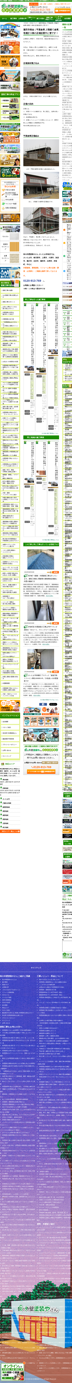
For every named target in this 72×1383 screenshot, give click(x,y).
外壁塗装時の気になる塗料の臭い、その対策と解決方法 (18, 1086)
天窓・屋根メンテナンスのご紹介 (10, 494)
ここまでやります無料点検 (59, 18)
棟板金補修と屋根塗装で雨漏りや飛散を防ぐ (10, 614)
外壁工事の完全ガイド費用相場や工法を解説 (10, 333)
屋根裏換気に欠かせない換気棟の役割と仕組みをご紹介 (18, 1286)
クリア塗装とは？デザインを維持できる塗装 (10, 401)
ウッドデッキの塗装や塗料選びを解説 (10, 591)
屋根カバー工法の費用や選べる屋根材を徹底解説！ (54, 1041)
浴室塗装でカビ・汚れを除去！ (9, 597)
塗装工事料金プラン (50, 18)
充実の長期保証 (6, 1000)
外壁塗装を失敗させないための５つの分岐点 (15, 1050)
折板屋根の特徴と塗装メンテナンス (8, 557)
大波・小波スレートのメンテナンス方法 (10, 695)
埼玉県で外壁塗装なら (10, 733)
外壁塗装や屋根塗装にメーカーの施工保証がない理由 (18, 1104)
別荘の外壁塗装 (43, 1210)
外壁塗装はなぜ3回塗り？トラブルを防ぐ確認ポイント (18, 1184)
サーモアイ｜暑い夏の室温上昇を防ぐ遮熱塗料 (53, 1237)
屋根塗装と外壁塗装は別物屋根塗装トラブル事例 (10, 453)
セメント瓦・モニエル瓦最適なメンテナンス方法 (10, 568)
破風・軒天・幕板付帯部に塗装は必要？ (10, 471)
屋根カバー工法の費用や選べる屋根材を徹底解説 (10, 356)
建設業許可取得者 (8, 739)
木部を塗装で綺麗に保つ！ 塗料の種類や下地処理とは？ (18, 1291)
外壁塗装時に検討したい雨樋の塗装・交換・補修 (10, 505)
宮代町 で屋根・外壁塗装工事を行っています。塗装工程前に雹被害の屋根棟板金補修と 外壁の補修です (40, 578)
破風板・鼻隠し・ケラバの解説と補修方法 (10, 476)
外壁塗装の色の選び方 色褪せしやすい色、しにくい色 (18, 1038)
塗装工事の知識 (7, 290)
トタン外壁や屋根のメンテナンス (9, 551)
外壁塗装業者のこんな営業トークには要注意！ (16, 1194)
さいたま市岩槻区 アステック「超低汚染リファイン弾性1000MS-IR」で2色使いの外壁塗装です (41, 678)
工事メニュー (32, 18)
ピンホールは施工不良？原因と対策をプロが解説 (10, 436)
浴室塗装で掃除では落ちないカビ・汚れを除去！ (53, 1174)
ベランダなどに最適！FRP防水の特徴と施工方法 (10, 631)
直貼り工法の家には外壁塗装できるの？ (51, 1324)
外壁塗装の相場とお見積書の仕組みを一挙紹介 (53, 1007)
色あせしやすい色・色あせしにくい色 (69, 256)
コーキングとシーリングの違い (10, 666)
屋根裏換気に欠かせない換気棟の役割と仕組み (10, 649)
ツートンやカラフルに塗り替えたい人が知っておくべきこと (69, 271)
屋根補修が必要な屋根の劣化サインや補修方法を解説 (55, 1151)
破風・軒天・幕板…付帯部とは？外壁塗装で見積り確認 (55, 1112)
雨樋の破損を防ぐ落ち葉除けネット (8, 516)
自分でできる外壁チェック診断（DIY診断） (15, 1107)
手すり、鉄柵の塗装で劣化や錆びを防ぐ (10, 585)
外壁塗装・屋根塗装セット (10, 112)
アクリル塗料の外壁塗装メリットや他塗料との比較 (10, 384)
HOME (26, 23)
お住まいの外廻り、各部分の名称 (12, 1117)
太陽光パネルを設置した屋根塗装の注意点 (51, 1199)
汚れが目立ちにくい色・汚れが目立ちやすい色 (69, 243)
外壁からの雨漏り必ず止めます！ (49, 1028)
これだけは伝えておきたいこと (11, 989)
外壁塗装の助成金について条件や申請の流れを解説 (54, 1066)
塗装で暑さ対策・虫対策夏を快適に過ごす (10, 407)
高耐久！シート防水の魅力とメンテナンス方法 (10, 643)
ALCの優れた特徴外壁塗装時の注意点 (9, 672)
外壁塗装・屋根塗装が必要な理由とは (13, 1102)
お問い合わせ (7, 750)
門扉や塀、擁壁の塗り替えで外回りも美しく (52, 1051)
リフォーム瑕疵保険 (8, 992)
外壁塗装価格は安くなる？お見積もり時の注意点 (10, 338)
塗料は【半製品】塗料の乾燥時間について (10, 660)
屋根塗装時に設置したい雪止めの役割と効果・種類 (10, 511)
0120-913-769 (32, 280)
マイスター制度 (6, 997)
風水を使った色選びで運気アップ (69, 230)
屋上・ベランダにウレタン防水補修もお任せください (10, 637)
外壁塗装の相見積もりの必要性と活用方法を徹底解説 (18, 1186)
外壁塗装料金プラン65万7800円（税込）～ (52, 992)
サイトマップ (7, 756)
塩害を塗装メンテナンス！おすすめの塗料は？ (10, 654)
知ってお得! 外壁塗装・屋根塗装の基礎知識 (15, 1099)
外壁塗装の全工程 (8, 319)
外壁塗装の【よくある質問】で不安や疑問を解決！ (17, 1030)
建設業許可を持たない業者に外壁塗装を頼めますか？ (18, 1013)
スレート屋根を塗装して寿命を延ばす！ (51, 1202)
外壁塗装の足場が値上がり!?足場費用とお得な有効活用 (55, 1215)
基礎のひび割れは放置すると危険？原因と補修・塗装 (18, 1312)
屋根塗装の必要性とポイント (47, 1033)
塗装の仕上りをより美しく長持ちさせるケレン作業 (10, 442)
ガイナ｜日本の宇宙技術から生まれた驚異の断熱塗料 (55, 1278)
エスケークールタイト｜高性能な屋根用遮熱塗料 (53, 1255)
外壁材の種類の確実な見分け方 (11, 1120)
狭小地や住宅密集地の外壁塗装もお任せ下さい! (11, 539)
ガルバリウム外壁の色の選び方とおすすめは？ (16, 1132)
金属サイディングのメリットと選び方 (9, 545)
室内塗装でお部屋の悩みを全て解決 (49, 1053)
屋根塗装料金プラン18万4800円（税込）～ (52, 995)
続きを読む (49, 596)
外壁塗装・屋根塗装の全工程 (47, 989)
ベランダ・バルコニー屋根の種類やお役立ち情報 (10, 620)
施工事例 (13, 18)
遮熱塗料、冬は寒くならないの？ (49, 1317)
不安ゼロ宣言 (6, 1002)
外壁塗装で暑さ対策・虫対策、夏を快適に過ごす (53, 1212)
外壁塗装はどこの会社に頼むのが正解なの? (15, 1207)
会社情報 (4, 1005)
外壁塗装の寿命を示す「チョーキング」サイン (10, 413)
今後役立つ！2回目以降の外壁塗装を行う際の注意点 (54, 1048)
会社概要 (67, 18)
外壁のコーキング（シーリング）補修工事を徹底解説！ (55, 1074)
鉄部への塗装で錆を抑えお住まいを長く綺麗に (10, 574)
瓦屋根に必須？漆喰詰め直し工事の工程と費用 (53, 1100)
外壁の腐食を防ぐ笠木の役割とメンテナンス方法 (10, 499)
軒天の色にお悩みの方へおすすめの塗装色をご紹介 (10, 488)
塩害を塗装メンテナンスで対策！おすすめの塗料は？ (18, 1289)
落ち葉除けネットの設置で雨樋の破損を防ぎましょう (55, 1148)
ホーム (4, 18)
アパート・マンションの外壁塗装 (49, 1207)
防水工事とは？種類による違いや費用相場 (10, 625)
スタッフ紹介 (7, 727)
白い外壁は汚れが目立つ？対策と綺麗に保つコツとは (18, 1335)
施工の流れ (41, 18)
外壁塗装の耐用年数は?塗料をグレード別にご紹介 (10, 367)
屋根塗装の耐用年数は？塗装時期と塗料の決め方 (16, 1317)
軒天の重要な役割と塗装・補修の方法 (9, 482)
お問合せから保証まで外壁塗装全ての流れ (51, 987)
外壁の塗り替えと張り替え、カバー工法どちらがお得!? (18, 1114)
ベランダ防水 (10, 117)
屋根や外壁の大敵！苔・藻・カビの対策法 (51, 1197)
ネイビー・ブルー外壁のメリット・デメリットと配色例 (18, 1324)
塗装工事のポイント (9, 302)
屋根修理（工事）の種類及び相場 (9, 344)
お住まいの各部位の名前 (10, 361)
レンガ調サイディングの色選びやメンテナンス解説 (10, 424)
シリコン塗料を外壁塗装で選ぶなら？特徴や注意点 (10, 396)
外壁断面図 (6, 683)
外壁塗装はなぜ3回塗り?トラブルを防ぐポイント (10, 465)
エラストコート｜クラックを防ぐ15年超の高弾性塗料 (55, 1265)
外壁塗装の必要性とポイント (47, 1030)
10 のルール (5, 995)
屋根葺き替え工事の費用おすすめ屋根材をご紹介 (10, 350)
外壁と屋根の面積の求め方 (10, 677)
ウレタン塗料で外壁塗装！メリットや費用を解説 (10, 390)
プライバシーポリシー (10, 744)
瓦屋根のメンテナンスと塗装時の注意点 (10, 562)
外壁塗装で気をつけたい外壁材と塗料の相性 (10, 689)
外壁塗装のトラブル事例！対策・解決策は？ (15, 1314)
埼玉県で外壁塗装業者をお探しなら (12, 1015)
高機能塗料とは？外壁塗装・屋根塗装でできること (10, 447)
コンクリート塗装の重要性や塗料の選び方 (10, 608)
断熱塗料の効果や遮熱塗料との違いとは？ (14, 1299)
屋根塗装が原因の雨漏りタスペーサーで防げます (10, 534)
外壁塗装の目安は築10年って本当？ (8, 313)
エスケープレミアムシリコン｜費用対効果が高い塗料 (55, 1253)
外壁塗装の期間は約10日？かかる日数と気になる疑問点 (18, 1063)
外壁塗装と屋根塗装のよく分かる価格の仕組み (53, 982)
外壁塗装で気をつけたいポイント (10, 459)
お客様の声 (23, 18)
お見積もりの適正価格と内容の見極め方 (51, 1020)
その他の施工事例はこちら (50, 433)
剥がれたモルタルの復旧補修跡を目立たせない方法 (10, 430)
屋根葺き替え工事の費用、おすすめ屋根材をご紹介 (54, 1038)
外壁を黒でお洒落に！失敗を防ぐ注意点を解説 (16, 1332)
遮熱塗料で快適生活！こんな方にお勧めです (52, 1258)
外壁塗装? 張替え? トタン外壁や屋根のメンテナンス (54, 1082)
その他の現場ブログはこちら (49, 700)
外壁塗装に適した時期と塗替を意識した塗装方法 (10, 373)
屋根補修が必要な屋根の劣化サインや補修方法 (10, 522)
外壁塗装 (10, 100)
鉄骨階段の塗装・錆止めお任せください (10, 580)
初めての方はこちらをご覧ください (49, 979)
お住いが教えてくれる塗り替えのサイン (10, 307)
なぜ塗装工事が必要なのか (10, 296)
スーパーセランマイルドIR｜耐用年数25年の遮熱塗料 (55, 1240)
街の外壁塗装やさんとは (9, 979)
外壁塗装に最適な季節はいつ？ (10, 379)
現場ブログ (33, 23)
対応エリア (5, 1007)
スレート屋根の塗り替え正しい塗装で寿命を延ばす (10, 528)
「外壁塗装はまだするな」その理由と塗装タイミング (10, 324)
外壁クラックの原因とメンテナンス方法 (10, 419)
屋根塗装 (10, 106)
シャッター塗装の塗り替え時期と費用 (9, 603)
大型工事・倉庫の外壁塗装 (47, 1205)
